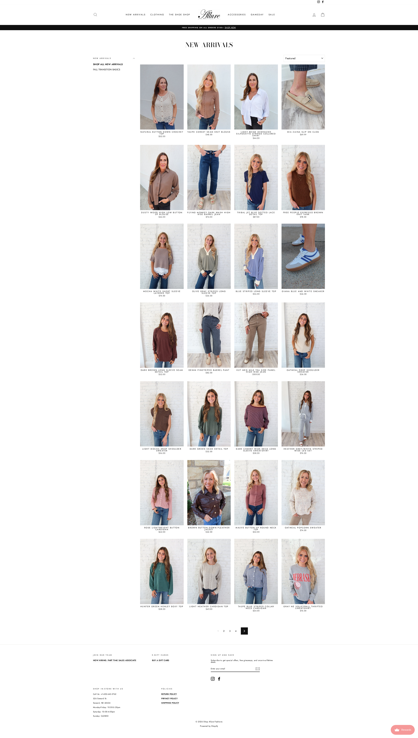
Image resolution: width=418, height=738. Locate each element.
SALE (272, 14)
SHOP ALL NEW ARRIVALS (108, 64)
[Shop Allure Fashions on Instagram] (213, 679)
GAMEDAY (257, 14)
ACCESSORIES (237, 14)
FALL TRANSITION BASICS (106, 69)
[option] (209, 28)
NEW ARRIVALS (135, 14)
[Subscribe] (258, 669)
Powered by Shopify (209, 726)
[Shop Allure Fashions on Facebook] (219, 679)
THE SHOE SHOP (179, 14)
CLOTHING (157, 14)
